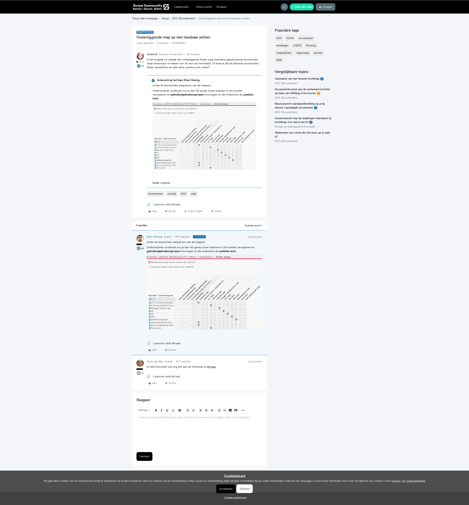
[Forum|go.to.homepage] (151, 7)
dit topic (211, 367)
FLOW (290, 38)
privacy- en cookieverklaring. (409, 481)
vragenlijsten (283, 53)
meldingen (282, 45)
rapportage (302, 53)
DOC (183, 193)
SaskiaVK (152, 54)
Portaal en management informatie (295, 126)
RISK (279, 60)
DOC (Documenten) (183, 18)
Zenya (165, 18)
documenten (155, 193)
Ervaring (311, 45)
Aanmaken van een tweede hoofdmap (297, 78)
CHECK (297, 45)
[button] (301, 7)
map (193, 193)
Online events (204, 7)
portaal (172, 193)
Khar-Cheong (154, 236)
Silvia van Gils (155, 361)
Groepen (222, 7)
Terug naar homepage (145, 18)
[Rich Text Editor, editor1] (199, 432)
